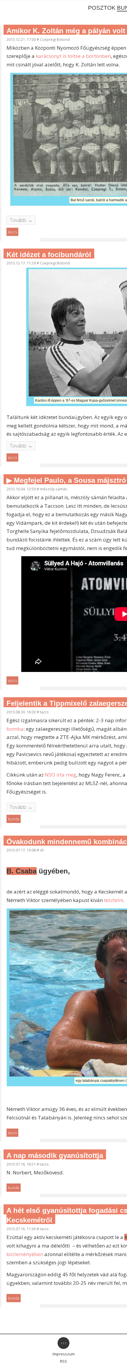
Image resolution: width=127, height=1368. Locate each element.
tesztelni (113, 900)
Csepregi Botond (55, 39)
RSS (63, 1361)
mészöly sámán (53, 489)
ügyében (37, 871)
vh (42, 850)
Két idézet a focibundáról (48, 255)
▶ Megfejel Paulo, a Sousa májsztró (66, 480)
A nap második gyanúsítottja (54, 1155)
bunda (13, 819)
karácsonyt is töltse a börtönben (73, 56)
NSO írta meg (60, 774)
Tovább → (21, 220)
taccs (12, 231)
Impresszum (64, 1354)
